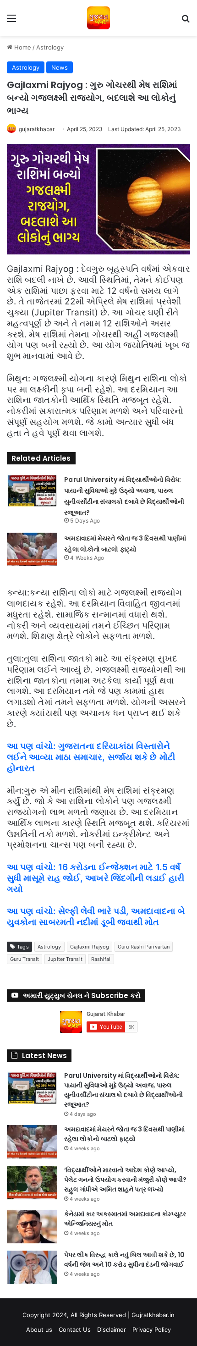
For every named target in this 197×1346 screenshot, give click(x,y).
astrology (49, 946)
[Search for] (185, 21)
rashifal (101, 959)
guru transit (24, 959)
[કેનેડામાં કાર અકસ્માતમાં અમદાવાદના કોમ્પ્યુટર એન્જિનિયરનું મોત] (32, 1226)
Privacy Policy (151, 1329)
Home (21, 47)
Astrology (50, 47)
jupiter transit (65, 959)
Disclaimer (111, 1329)
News (59, 67)
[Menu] (11, 21)
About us (39, 1329)
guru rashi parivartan (144, 946)
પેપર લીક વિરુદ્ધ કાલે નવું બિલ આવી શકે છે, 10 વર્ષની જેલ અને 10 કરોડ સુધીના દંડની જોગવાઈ (124, 1259)
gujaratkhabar (37, 129)
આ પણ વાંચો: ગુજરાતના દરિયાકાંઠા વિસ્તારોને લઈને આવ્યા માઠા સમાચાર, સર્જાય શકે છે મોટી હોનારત (91, 757)
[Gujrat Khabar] (98, 17)
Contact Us (75, 1329)
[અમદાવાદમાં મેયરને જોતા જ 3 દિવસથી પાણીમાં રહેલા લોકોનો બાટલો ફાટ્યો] (32, 549)
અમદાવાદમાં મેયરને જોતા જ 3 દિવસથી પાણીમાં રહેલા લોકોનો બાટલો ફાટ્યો (124, 1134)
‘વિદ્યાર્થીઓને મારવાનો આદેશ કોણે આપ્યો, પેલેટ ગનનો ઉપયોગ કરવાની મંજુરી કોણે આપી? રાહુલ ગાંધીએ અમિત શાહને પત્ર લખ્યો (125, 1179)
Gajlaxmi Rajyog (89, 946)
